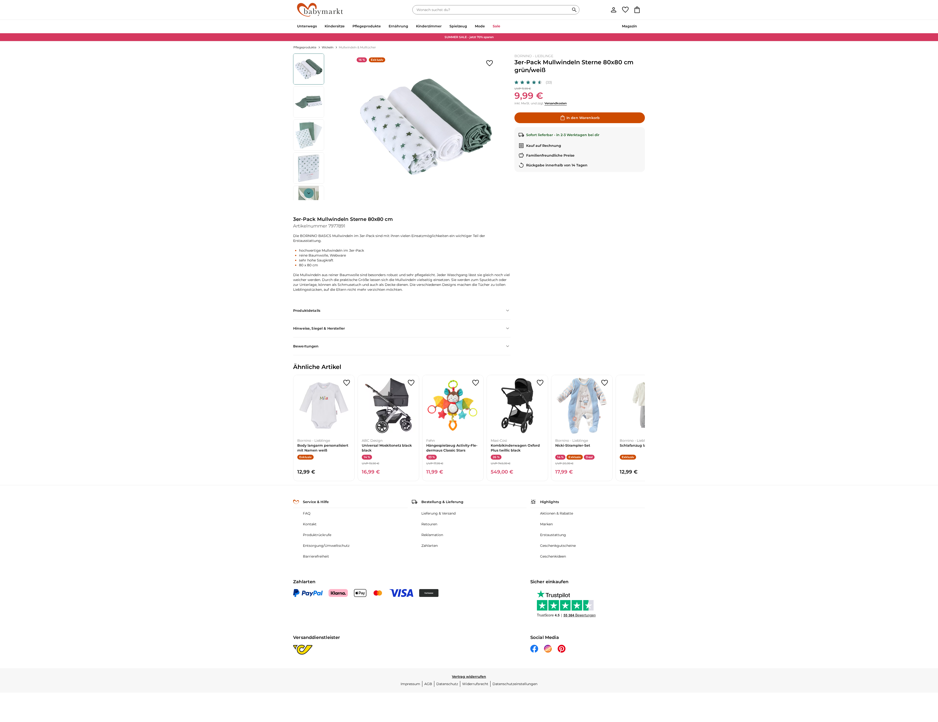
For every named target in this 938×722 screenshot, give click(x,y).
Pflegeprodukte (366, 26)
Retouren (429, 524)
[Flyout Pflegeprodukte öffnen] (383, 27)
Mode (480, 26)
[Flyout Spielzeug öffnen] (469, 27)
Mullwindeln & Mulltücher (357, 47)
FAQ (306, 513)
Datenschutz (447, 684)
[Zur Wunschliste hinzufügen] (489, 63)
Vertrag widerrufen (469, 676)
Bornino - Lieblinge (533, 56)
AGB (428, 684)
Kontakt (310, 524)
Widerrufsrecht (475, 684)
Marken (546, 524)
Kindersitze (335, 26)
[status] (491, 9)
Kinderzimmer (429, 26)
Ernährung (398, 26)
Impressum (410, 684)
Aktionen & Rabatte (556, 513)
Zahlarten (429, 545)
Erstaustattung (553, 535)
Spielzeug (458, 26)
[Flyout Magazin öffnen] (639, 27)
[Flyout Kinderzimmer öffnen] (444, 27)
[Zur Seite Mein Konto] (614, 10)
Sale (496, 26)
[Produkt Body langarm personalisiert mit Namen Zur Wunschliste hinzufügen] (346, 383)
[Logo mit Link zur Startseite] (320, 10)
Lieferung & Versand (438, 513)
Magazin (629, 26)
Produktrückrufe (317, 535)
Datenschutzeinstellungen (514, 684)
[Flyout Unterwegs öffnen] (319, 27)
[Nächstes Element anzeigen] (309, 193)
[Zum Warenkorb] (637, 10)
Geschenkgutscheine (558, 545)
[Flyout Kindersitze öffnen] (347, 27)
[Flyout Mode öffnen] (487, 27)
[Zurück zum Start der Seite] (922, 687)
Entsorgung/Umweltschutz (326, 545)
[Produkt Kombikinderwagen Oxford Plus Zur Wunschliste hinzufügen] (540, 383)
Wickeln (327, 47)
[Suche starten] (574, 9)
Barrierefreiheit (316, 556)
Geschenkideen (553, 556)
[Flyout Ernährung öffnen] (410, 27)
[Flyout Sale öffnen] (502, 27)
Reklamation (432, 535)
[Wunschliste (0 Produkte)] (625, 10)
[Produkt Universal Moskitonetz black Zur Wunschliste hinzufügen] (411, 383)
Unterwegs (307, 26)
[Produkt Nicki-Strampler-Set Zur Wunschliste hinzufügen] (604, 383)
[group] (426, 127)
